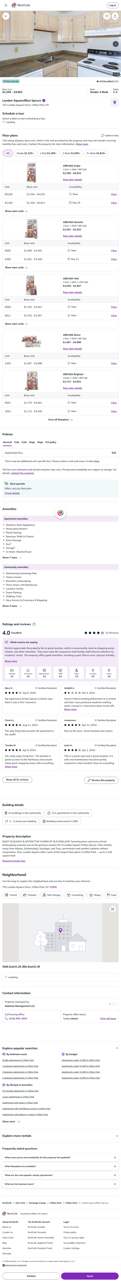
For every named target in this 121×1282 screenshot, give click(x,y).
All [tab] (7, 153)
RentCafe (7, 1203)
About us (6, 1227)
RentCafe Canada (36, 1227)
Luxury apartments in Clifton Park (18, 1096)
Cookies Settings (71, 1248)
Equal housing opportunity (16, 1265)
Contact (31, 1275)
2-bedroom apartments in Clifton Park (20, 1072)
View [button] (114, 194)
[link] (113, 5)
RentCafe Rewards (37, 1232)
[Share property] (115, 16)
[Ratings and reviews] (34, 624)
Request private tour (13, 860)
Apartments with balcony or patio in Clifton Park (25, 1114)
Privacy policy (69, 1232)
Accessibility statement (74, 1243)
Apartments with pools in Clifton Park (20, 1102)
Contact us (7, 1232)
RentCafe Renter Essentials (41, 1237)
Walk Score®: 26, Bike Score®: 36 (21, 966)
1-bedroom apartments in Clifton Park (20, 1066)
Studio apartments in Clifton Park (18, 1060)
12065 (53, 887)
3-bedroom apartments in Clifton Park (20, 1078)
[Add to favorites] (106, 16)
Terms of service (71, 1227)
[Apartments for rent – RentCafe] (21, 5)
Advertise (6, 1248)
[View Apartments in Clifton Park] (5, 16)
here (96, 461)
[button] (60, 44)
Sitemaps (6, 1253)
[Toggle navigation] (5, 5)
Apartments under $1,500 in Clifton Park (81, 1072)
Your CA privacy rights (73, 1237)
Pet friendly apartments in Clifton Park (20, 1091)
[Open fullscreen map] (112, 909)
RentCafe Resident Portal (40, 1248)
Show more (11, 661)
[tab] (25, 153)
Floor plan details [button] (72, 179)
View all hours (108, 1018)
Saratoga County (37, 1203)
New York (20, 1203)
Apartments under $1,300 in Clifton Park (81, 1060)
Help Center (8, 1237)
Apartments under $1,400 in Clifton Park (81, 1066)
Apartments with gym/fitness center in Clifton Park (26, 1108)
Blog (4, 1243)
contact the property (22, 473)
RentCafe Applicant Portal (40, 1243)
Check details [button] (12, 493)
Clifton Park (56, 1203)
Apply (90, 1275)
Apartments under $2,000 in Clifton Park (81, 1078)
